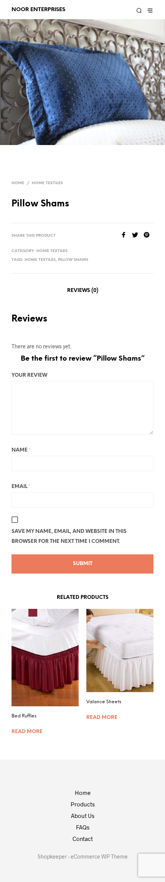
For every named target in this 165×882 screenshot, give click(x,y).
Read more (27, 731)
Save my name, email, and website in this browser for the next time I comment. (69, 536)
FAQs (82, 827)
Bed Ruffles (24, 716)
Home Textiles (47, 183)
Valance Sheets (103, 701)
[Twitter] (138, 235)
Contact (83, 838)
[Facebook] (126, 235)
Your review (29, 375)
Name (21, 450)
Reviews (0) (82, 290)
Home (18, 183)
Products (83, 804)
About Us (82, 815)
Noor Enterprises (38, 9)
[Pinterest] (148, 235)
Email (21, 486)
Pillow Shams (73, 260)
